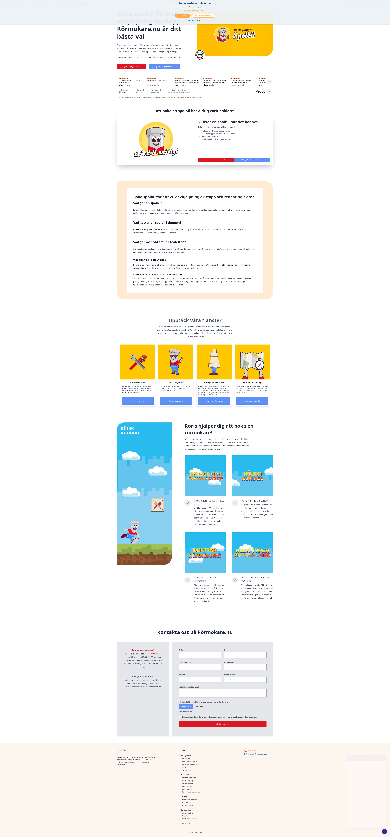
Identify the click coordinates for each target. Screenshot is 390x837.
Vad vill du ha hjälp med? (189, 687)
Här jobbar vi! (187, 802)
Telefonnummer (185, 662)
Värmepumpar (187, 770)
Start (183, 751)
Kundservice (186, 810)
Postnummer (229, 675)
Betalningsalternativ (189, 819)
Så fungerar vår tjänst (189, 800)
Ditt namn (183, 650)
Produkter (185, 775)
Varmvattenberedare (189, 778)
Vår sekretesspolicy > (204, 8)
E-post (226, 650)
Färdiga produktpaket (214, 401)
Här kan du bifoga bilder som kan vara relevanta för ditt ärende (204, 702)
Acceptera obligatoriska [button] (203, 15)
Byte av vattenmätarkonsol (191, 792)
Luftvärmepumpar (188, 781)
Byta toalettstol (187, 786)
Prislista (185, 816)
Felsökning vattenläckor (190, 761)
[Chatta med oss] (366, 790)
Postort (182, 675)
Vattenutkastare (187, 783)
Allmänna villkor (187, 813)
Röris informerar (188, 805)
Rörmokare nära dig (252, 401)
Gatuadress (229, 662)
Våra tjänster (186, 755)
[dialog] (195, 12)
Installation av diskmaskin (191, 764)
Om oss (184, 797)
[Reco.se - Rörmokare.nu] (199, 55)
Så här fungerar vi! (176, 401)
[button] (384, 831)
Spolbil (184, 767)
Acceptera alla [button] (182, 15)
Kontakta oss (186, 823)
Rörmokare (186, 759)
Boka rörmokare (137, 401)
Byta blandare (187, 789)
